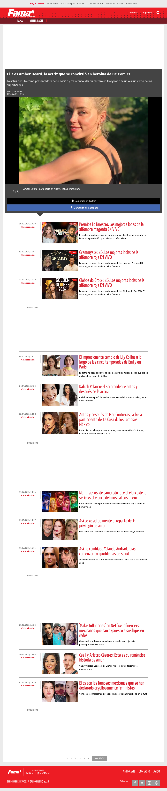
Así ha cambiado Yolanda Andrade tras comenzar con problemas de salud (107, 551)
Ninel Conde (131, 3)
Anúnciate (129, 771)
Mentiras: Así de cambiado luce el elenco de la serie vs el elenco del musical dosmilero (112, 495)
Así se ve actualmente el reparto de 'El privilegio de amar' (107, 523)
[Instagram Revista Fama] (149, 783)
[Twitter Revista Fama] (142, 783)
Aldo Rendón (52, 3)
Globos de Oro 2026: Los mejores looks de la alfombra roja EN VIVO (111, 283)
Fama (20, 20)
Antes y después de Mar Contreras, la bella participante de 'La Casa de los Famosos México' (110, 420)
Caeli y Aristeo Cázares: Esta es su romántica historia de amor (112, 657)
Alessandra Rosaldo (114, 3)
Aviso (156, 771)
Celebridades (36, 20)
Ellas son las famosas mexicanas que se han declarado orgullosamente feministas (111, 685)
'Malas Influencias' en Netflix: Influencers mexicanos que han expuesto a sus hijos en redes (111, 631)
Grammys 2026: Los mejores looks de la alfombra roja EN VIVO (108, 255)
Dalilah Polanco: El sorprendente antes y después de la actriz (108, 389)
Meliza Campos (68, 3)
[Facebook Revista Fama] (135, 783)
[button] (83, 200)
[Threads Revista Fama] (156, 783)
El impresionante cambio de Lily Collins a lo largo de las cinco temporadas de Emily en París (110, 362)
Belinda (80, 3)
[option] (83, 140)
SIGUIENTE (100, 758)
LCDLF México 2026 (95, 3)
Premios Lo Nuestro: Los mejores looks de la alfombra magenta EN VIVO (111, 227)
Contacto (144, 771)
